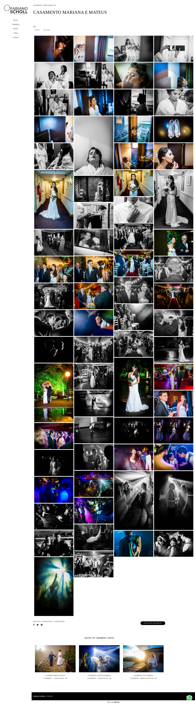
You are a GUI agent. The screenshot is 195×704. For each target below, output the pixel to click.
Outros (15, 29)
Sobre (16, 33)
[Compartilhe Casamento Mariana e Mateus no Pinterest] (41, 625)
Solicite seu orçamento (153, 623)
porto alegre (47, 30)
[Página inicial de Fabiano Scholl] (15, 10)
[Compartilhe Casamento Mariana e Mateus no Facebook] (33, 625)
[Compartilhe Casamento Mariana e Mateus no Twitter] (37, 625)
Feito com (113, 702)
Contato (16, 37)
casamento (37, 30)
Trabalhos (16, 24)
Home (16, 20)
